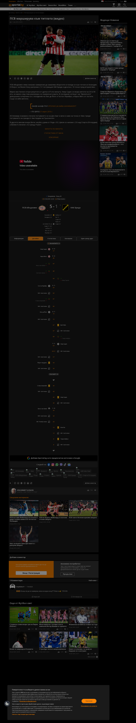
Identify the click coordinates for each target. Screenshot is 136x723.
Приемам (89, 701)
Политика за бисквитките (27, 701)
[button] (7, 704)
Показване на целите (89, 706)
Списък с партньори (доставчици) (23, 714)
